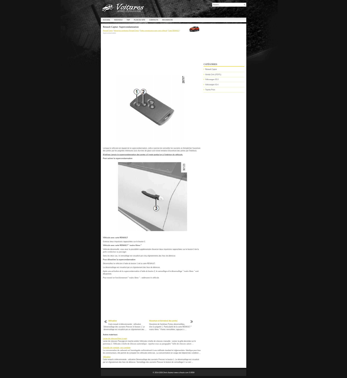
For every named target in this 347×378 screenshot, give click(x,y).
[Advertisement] (152, 55)
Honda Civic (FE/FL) (213, 74)
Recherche (167, 20)
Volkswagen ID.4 (211, 85)
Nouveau (118, 20)
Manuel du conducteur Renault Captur (126, 30)
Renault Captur (108, 30)
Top (128, 20)
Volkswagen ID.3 (211, 79)
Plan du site (139, 20)
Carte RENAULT (173, 30)
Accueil (106, 20)
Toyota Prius (210, 90)
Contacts (153, 20)
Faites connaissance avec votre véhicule (153, 30)
